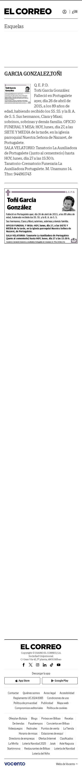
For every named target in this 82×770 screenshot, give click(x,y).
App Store (24, 680)
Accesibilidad (67, 693)
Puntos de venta (50, 728)
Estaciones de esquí (52, 733)
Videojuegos (15, 728)
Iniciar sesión (64, 11)
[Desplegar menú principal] (75, 11)
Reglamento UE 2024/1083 (28, 698)
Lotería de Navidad (64, 748)
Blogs (34, 718)
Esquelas (14, 26)
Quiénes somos (31, 693)
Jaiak (53, 743)
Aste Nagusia (66, 743)
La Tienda (68, 728)
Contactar (13, 693)
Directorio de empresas (22, 738)
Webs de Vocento (65, 764)
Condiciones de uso (58, 698)
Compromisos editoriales (29, 708)
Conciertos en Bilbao (58, 723)
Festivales (31, 728)
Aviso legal (50, 693)
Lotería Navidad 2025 (34, 743)
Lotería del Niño (41, 753)
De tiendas (18, 723)
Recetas (69, 718)
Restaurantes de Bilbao (37, 748)
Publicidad (47, 703)
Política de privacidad (25, 703)
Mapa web (63, 703)
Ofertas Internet (47, 738)
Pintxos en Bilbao (51, 718)
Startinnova (13, 748)
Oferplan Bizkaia (18, 718)
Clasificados (66, 738)
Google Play (61, 680)
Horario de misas (28, 733)
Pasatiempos (35, 723)
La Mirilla (13, 743)
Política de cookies (57, 708)
